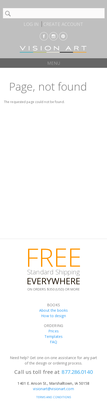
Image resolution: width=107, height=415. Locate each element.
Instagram (53, 36)
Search (8, 13)
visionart (53, 49)
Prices (53, 331)
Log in (31, 24)
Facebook (44, 36)
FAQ (53, 341)
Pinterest (63, 36)
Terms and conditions (53, 397)
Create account (63, 24)
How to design (53, 315)
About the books (53, 310)
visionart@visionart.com (53, 388)
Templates (53, 336)
